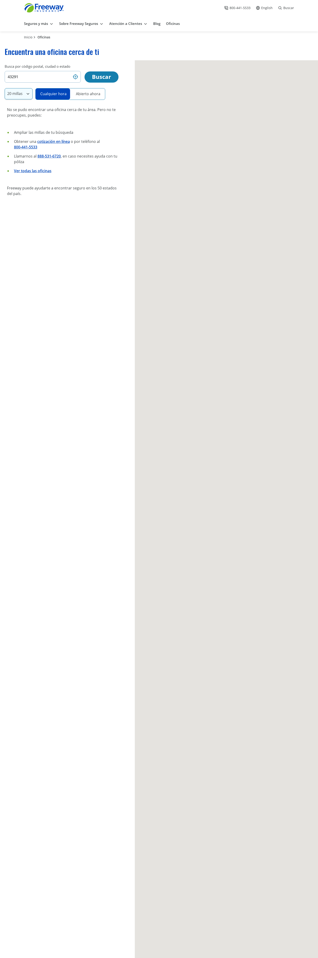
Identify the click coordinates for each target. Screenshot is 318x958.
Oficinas (43, 37)
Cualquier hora (53, 93)
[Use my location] (75, 76)
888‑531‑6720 (49, 156)
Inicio (28, 37)
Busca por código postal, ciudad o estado (37, 66)
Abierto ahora (88, 93)
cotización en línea (53, 141)
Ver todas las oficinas (32, 170)
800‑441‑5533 (25, 147)
